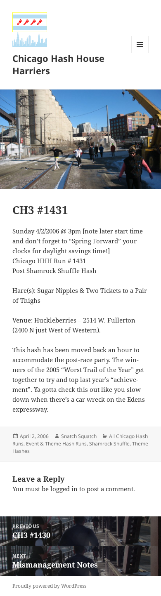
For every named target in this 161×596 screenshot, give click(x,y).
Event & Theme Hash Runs (56, 443)
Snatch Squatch (79, 436)
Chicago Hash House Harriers (58, 64)
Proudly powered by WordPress (49, 585)
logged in (64, 489)
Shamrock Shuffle (109, 443)
